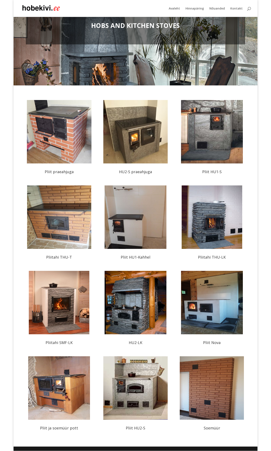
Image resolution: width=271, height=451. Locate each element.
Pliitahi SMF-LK (59, 342)
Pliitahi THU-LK (212, 257)
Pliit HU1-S (212, 171)
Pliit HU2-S (135, 427)
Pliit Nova (212, 342)
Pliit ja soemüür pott (59, 427)
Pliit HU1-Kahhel (135, 257)
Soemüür (212, 427)
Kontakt (236, 8)
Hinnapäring (194, 8)
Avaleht (174, 8)
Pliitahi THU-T (59, 257)
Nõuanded (217, 8)
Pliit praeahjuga (59, 171)
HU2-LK (135, 342)
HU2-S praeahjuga (135, 171)
